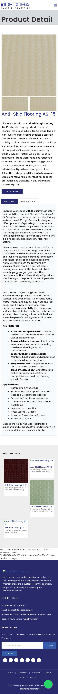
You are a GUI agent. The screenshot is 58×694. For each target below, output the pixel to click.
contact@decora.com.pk (20, 610)
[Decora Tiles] (15, 5)
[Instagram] (22, 660)
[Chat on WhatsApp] (48, 684)
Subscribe (49, 645)
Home (10, 672)
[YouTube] (33, 660)
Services (36, 672)
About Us (22, 672)
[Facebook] (5, 660)
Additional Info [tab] (28, 201)
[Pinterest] (27, 660)
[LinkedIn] (16, 660)
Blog (22, 677)
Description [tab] (9, 201)
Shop (48, 672)
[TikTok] (38, 660)
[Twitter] (10, 660)
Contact (34, 677)
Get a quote (12, 191)
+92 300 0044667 (17, 605)
